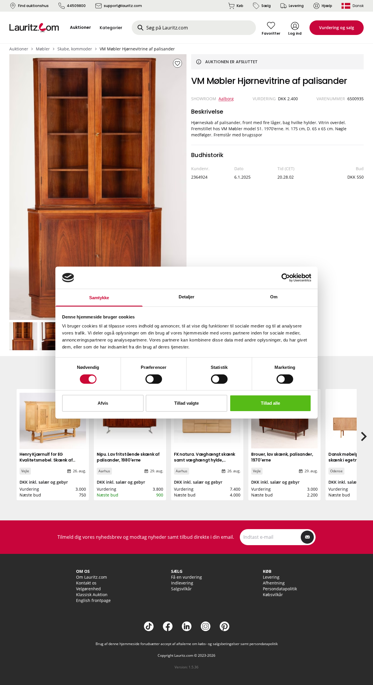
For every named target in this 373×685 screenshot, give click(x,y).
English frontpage (93, 600)
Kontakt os (86, 583)
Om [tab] (273, 296)
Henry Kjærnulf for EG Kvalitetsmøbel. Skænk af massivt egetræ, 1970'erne (47, 460)
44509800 (76, 5)
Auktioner (18, 49)
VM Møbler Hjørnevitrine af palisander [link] (137, 49)
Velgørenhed (88, 588)
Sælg (266, 5)
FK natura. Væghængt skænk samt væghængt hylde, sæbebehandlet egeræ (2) (204, 460)
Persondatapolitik (280, 588)
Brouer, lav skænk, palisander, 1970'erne (282, 457)
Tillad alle (270, 403)
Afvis (103, 403)
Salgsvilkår (181, 588)
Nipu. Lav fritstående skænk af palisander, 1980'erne (128, 457)
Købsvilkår (273, 594)
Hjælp (327, 5)
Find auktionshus (33, 5)
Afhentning (274, 583)
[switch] (153, 379)
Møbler (43, 49)
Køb (240, 5)
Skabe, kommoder (74, 49)
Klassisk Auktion (92, 594)
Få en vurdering (186, 577)
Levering (296, 5)
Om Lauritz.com (91, 577)
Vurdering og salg (336, 27)
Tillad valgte (186, 403)
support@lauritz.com (123, 5)
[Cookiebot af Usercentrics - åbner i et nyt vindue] (285, 277)
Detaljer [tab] (187, 296)
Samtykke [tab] (99, 297)
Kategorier (111, 28)
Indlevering (182, 583)
